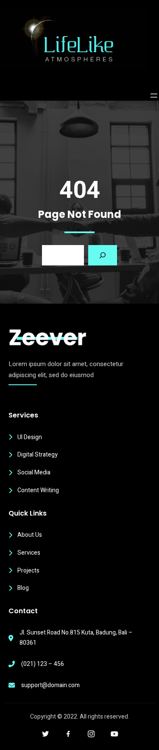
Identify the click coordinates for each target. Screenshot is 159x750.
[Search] (102, 255)
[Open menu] (154, 95)
